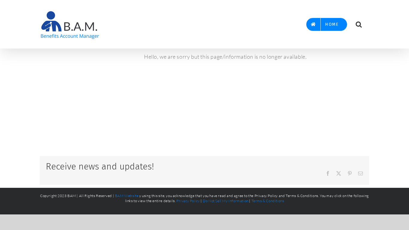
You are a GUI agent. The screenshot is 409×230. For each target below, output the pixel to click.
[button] (359, 24)
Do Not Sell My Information (226, 201)
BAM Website (127, 195)
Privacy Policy (188, 201)
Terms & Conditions (268, 201)
